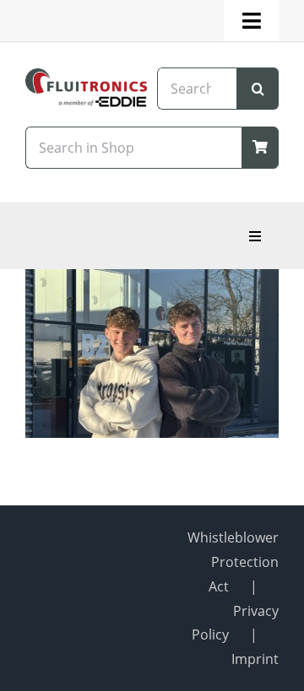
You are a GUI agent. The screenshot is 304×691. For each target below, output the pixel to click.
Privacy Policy (235, 623)
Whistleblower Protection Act (233, 562)
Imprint (255, 659)
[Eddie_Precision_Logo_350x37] (86, 102)
